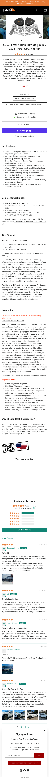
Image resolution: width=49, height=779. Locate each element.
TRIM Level (24, 94)
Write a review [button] (24, 530)
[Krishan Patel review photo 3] (32, 715)
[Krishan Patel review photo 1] (7, 715)
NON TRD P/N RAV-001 (24, 99)
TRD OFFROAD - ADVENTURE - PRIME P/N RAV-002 (24, 105)
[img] (7, 545)
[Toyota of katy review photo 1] (7, 579)
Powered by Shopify (24, 777)
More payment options (24, 136)
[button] (20, 54)
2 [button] (21, 727)
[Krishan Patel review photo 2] (19, 715)
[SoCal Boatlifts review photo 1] (7, 669)
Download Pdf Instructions (13, 320)
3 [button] (25, 727)
